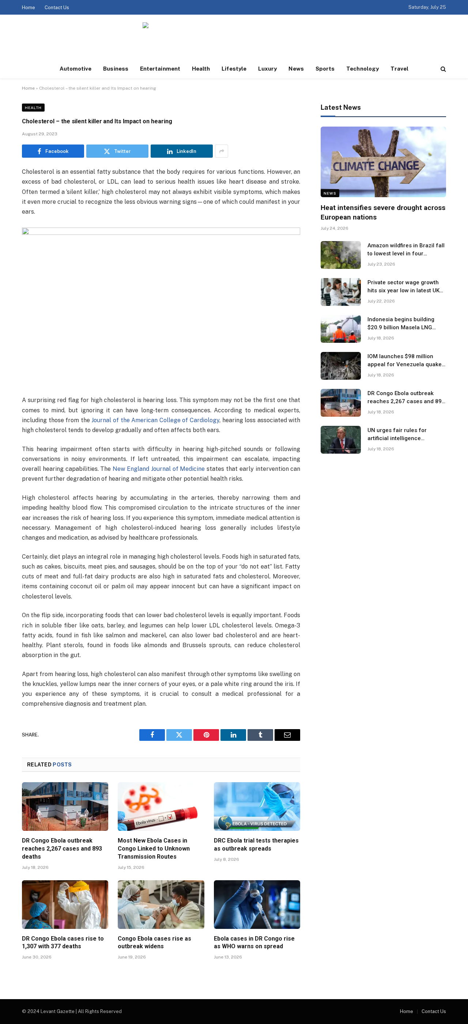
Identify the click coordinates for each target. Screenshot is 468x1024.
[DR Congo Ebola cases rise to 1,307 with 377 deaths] (65, 904)
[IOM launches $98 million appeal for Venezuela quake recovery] (341, 366)
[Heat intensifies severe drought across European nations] (383, 162)
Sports (325, 68)
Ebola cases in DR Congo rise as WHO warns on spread (254, 942)
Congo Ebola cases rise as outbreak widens (154, 942)
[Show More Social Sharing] (221, 151)
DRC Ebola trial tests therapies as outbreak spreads (256, 844)
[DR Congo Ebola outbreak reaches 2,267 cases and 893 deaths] (65, 806)
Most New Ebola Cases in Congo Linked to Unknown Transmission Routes (154, 848)
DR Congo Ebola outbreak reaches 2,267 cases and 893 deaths (62, 848)
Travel (399, 68)
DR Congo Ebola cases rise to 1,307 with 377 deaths (63, 942)
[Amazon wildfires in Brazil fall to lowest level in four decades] (341, 255)
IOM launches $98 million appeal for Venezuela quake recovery (404, 360)
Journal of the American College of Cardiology (155, 420)
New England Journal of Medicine (159, 468)
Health (201, 68)
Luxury (267, 68)
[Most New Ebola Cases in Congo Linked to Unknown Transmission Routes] (161, 806)
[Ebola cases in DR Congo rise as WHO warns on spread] (257, 904)
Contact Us (57, 7)
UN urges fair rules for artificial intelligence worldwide (397, 434)
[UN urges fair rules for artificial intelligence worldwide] (341, 440)
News (295, 68)
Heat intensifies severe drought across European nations (383, 212)
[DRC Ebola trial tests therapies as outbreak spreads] (257, 806)
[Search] (442, 69)
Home (28, 7)
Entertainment (160, 68)
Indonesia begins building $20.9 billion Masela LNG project (400, 323)
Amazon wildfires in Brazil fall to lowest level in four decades (406, 250)
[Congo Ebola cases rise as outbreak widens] (161, 904)
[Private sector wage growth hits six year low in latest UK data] (341, 292)
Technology (362, 68)
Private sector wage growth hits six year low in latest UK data (403, 287)
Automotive (76, 68)
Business (115, 68)
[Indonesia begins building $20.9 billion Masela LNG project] (341, 329)
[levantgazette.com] (234, 37)
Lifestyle (234, 68)
